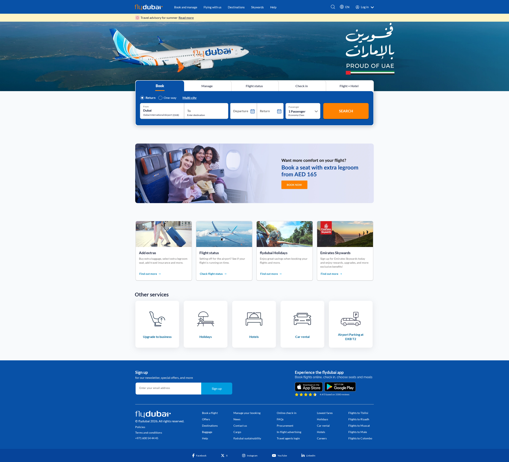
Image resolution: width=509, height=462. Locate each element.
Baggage (207, 432)
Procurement (285, 425)
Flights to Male (357, 432)
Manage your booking (246, 413)
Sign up (217, 388)
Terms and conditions (148, 432)
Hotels (321, 432)
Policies (140, 427)
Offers (206, 419)
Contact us (240, 425)
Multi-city (190, 97)
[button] (345, 8)
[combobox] (159, 110)
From (146, 106)
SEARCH (346, 111)
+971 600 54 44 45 (146, 438)
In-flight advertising (289, 432)
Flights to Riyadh (358, 419)
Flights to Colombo (360, 438)
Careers (322, 438)
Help (205, 438)
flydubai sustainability (247, 438)
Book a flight (210, 413)
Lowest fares (325, 413)
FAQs (280, 419)
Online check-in (286, 413)
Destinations (210, 425)
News (236, 419)
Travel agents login (288, 438)
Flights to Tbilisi (358, 413)
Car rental (323, 425)
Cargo (237, 432)
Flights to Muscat (359, 425)
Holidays (322, 419)
